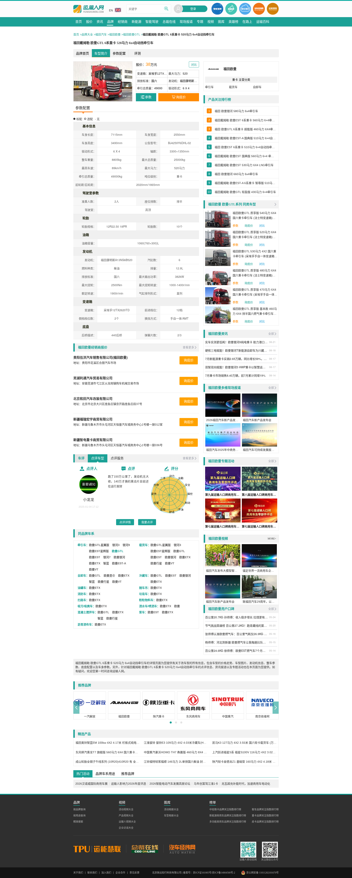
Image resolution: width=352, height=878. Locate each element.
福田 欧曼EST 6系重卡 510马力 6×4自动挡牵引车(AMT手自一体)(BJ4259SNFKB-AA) (246, 147)
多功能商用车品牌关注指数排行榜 (227, 821)
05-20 (272, 625)
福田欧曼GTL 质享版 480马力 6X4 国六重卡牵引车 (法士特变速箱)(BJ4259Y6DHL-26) (254, 273)
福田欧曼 (115, 34)
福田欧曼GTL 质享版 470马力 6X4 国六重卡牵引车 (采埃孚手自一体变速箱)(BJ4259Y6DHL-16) (255, 292)
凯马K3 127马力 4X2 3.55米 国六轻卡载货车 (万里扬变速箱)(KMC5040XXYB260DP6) (244, 742)
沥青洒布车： (86, 624)
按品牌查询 (79, 809)
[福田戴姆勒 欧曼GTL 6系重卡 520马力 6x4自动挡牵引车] (103, 81)
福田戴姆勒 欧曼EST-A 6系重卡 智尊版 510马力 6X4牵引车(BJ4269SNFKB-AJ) (246, 183)
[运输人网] (88, 9)
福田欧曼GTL (131, 34)
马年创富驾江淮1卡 (206, 783)
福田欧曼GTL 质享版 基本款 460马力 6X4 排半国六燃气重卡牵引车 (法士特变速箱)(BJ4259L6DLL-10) (255, 311)
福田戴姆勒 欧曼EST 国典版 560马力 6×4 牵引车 (246, 156)
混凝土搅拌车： (88, 612)
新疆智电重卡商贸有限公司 (92, 440)
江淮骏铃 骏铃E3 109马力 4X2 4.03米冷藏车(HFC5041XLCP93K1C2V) (176, 742)
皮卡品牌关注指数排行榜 (265, 821)
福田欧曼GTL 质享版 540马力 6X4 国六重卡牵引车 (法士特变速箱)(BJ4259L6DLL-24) (254, 215)
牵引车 (209, 87)
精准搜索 (78, 821)
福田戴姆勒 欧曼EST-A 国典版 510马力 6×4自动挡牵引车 (246, 138)
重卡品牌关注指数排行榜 (265, 815)
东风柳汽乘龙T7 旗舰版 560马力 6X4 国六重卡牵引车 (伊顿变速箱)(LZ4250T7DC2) (108, 752)
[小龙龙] (88, 484)
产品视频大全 (126, 815)
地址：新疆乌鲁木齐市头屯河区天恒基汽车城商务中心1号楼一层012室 (118, 424)
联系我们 (92, 872)
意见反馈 (134, 872)
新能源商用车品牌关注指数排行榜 (227, 815)
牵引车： (83, 545)
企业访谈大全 (126, 827)
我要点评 (147, 522)
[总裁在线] (144, 849)
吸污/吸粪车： (87, 606)
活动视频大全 (126, 809)
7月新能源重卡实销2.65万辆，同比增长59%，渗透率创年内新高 (236, 359)
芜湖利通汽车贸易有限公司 (92, 378)
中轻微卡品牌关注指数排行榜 (225, 809)
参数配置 (119, 53)
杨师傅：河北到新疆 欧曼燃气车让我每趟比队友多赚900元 (236, 642)
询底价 (189, 360)
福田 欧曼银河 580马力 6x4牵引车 (236, 111)
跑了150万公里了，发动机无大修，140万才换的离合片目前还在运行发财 (128, 481)
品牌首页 (82, 53)
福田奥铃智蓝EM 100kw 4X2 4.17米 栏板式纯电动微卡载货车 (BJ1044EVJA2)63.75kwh (108, 742)
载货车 (233, 87)
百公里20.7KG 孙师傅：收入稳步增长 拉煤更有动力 (236, 617)
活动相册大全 (171, 809)
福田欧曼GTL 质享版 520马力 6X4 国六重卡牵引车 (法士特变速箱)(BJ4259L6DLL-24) (254, 235)
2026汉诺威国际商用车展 (91, 783)
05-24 (272, 617)
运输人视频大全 (127, 821)
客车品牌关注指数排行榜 (265, 809)
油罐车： (83, 587)
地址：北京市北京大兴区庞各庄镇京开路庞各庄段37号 (107, 404)
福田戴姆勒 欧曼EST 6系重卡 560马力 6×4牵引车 (246, 120)
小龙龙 (88, 500)
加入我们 (106, 872)
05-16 (272, 633)
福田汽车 (101, 34)
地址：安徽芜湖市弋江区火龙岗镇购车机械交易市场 (106, 383)
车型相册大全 (171, 815)
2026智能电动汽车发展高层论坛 (170, 783)
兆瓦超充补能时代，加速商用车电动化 (246, 783)
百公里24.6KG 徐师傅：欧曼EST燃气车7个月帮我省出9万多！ (236, 651)
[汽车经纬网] (182, 849)
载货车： (145, 545)
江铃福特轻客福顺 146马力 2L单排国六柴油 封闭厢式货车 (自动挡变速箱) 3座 (176, 761)
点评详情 (125, 522)
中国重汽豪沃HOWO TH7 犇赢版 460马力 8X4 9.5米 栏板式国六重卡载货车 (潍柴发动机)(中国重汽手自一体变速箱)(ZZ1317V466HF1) (176, 752)
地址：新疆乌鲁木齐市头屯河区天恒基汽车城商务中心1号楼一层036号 (118, 445)
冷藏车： (145, 575)
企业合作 (120, 872)
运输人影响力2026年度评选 (128, 783)
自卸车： (83, 575)
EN (111, 10)
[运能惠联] (99, 849)
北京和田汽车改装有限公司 (92, 398)
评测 (137, 53)
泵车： (143, 612)
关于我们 (78, 872)
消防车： (83, 594)
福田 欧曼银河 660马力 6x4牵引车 (236, 174)
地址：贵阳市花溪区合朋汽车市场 (94, 362)
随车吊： (145, 587)
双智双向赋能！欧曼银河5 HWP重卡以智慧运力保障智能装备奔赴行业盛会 (236, 367)
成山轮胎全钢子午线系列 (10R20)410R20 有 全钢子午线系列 (108, 761)
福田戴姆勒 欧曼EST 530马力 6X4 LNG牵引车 (244, 165)
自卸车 (257, 87)
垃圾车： (145, 594)
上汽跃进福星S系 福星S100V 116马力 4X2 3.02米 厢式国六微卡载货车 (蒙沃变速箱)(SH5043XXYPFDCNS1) (244, 752)
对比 (262, 225)
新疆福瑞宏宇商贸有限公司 (92, 419)
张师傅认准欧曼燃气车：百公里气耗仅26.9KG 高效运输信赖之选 (236, 634)
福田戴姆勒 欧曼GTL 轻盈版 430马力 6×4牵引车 (245, 192)
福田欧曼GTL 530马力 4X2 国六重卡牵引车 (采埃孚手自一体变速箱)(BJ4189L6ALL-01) (254, 254)
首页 (76, 34)
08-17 (272, 358)
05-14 (272, 650)
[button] (76, 708)
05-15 (272, 642)
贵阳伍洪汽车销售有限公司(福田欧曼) (100, 357)
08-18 (272, 350)
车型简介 (100, 53)
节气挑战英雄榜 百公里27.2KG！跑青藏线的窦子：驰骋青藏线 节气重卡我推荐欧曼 (236, 625)
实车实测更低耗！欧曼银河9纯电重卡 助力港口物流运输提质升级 (236, 342)
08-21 (272, 342)
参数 (235, 225)
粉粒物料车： (147, 600)
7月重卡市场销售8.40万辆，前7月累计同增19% (235, 375)
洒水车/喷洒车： (149, 606)
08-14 (272, 375)
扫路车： (83, 600)
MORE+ (272, 538)
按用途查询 (79, 815)
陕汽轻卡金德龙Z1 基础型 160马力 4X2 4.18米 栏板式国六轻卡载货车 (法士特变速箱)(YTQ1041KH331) (244, 761)
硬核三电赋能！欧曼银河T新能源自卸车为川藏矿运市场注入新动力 (236, 350)
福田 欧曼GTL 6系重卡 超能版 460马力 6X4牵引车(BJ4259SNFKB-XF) (246, 129)
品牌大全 (87, 34)
